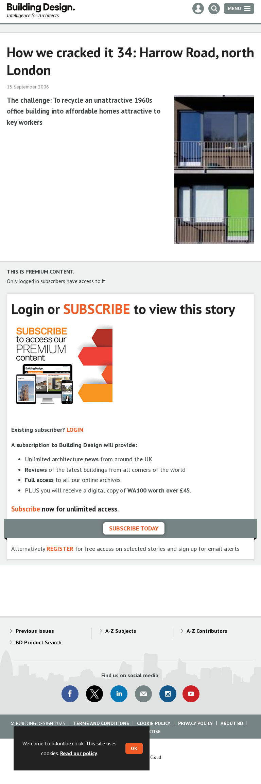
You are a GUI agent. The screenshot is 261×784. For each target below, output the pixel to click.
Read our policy (78, 753)
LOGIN (75, 430)
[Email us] (143, 694)
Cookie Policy (153, 723)
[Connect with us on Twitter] (94, 694)
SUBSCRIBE (96, 309)
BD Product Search (39, 642)
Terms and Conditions (101, 723)
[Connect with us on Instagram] (168, 694)
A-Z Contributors (207, 630)
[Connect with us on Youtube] (191, 694)
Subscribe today (134, 528)
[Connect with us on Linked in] (119, 694)
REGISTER (60, 548)
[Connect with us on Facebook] (70, 694)
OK (134, 748)
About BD (232, 723)
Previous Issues (35, 630)
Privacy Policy (195, 723)
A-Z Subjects (120, 630)
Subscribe (25, 509)
